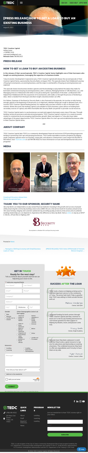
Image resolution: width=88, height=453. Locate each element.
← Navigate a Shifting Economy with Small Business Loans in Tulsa (22, 250)
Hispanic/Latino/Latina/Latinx (22, 334)
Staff (22, 418)
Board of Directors (23, 422)
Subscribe (65, 435)
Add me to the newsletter (14, 374)
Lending (9, 348)
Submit (11, 386)
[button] (74, 401)
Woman (9, 316)
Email (49, 425)
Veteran (34, 324)
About (22, 415)
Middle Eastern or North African (21, 340)
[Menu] (21, 2)
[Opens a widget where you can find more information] (81, 449)
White (33, 328)
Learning (9, 350)
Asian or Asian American (21, 325)
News (12, 242)
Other (33, 333)
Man (8, 314)
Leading (27, 348)
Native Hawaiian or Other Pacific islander (35, 319)
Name (49, 418)
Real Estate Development (29, 350)
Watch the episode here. (12, 199)
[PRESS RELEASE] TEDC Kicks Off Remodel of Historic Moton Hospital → (65, 250)
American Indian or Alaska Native (21, 318)
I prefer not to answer (11, 318)
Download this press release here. (15, 197)
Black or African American (21, 330)
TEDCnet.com (20, 139)
